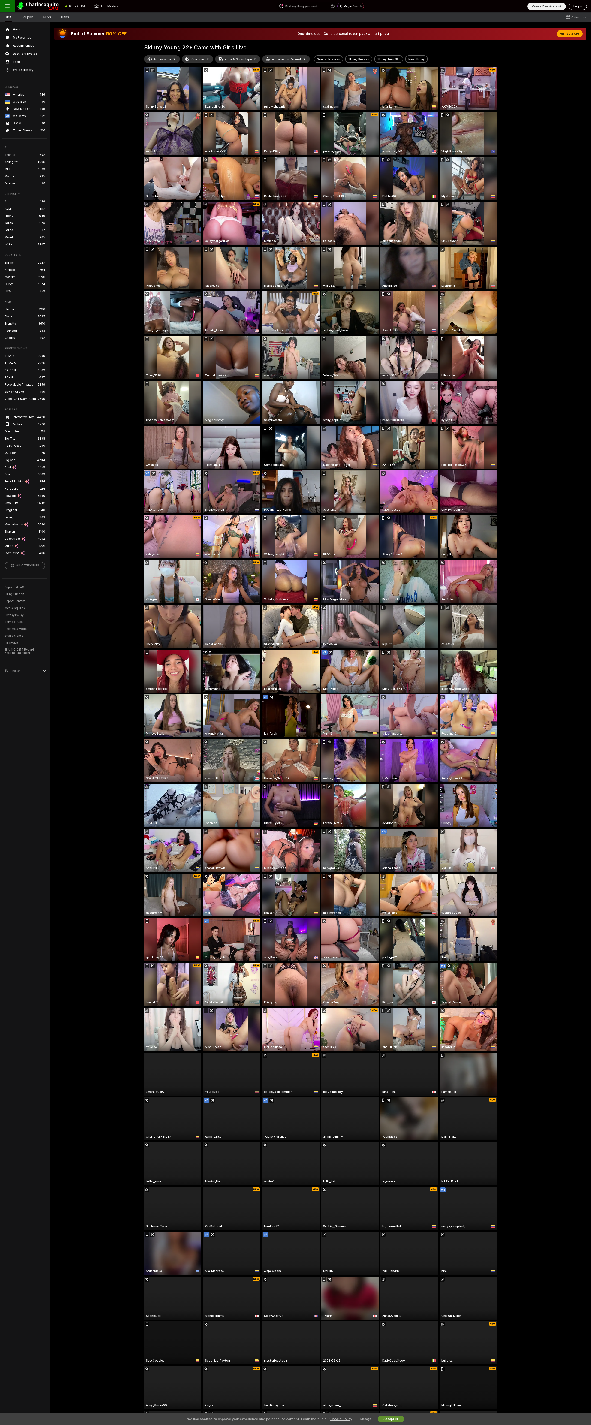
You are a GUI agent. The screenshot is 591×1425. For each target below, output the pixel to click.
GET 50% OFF (569, 33)
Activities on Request (286, 59)
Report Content (15, 601)
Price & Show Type (238, 59)
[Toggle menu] (7, 6)
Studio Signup (14, 635)
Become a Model (16, 628)
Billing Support (14, 594)
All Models (12, 642)
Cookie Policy (341, 1419)
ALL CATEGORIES (27, 565)
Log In (577, 6)
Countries (198, 59)
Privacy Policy (14, 615)
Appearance (162, 59)
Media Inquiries (15, 608)
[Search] (333, 6)
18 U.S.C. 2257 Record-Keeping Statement (20, 651)
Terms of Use (14, 622)
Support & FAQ (14, 587)
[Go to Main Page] (38, 6)
